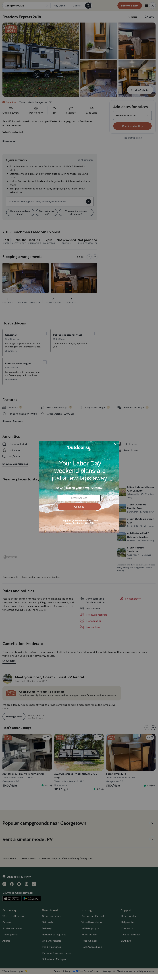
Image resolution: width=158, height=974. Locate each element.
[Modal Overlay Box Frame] (79, 487)
